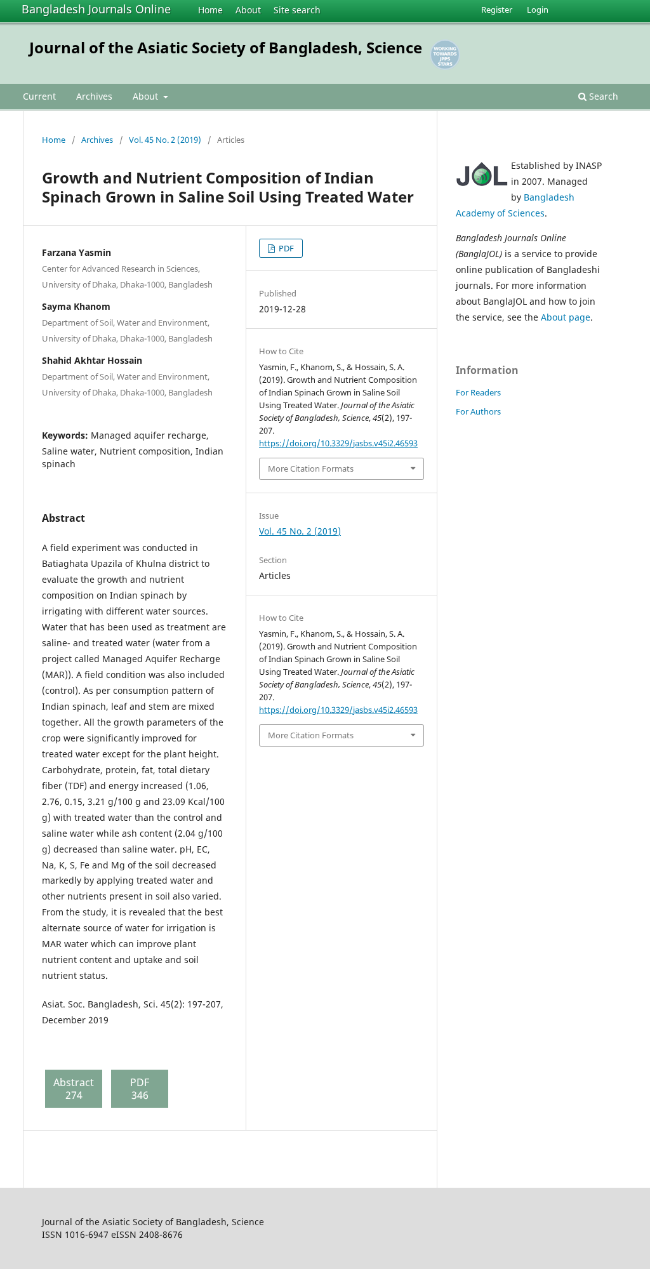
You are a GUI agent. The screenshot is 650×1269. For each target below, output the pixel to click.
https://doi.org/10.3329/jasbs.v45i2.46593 (338, 443)
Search (602, 96)
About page (565, 317)
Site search (297, 10)
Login (537, 9)
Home (210, 10)
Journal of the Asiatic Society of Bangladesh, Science (225, 47)
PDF (285, 248)
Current (39, 96)
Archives (94, 96)
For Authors (478, 411)
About (248, 10)
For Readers (478, 392)
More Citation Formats (311, 468)
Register (496, 9)
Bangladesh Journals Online (96, 9)
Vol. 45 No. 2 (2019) (165, 139)
